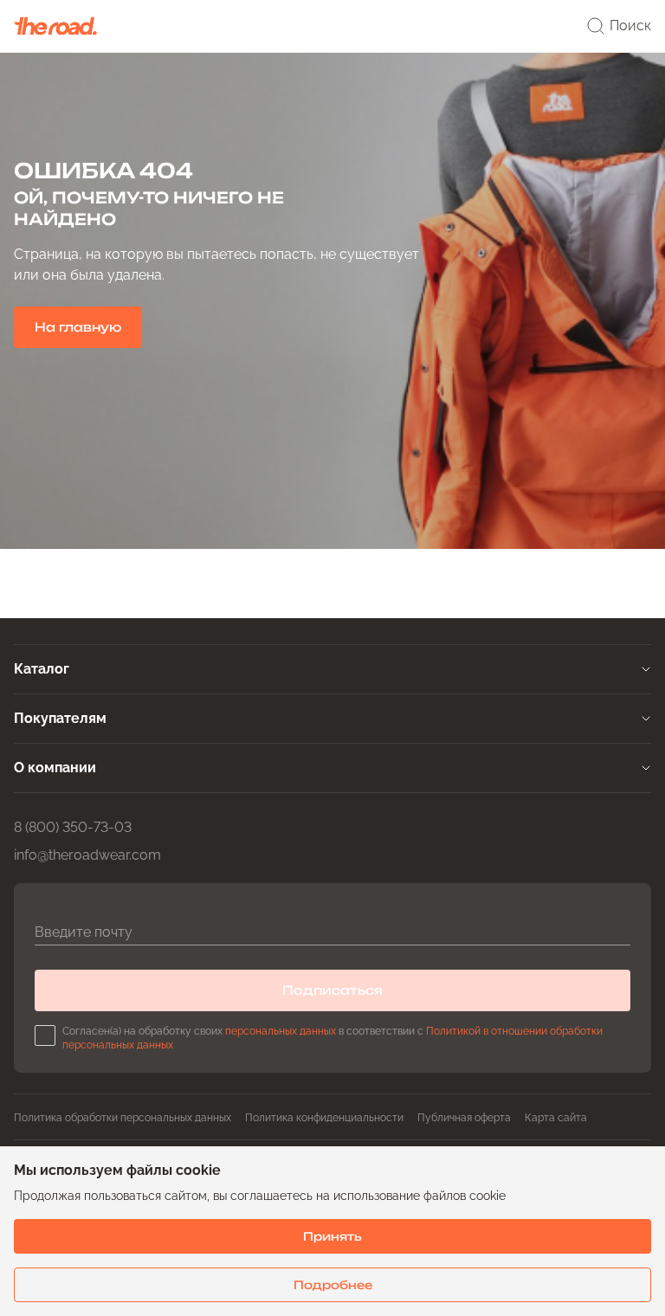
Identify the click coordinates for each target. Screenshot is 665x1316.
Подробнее (333, 1285)
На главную (78, 326)
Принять (332, 1236)
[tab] (332, 669)
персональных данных (280, 1031)
